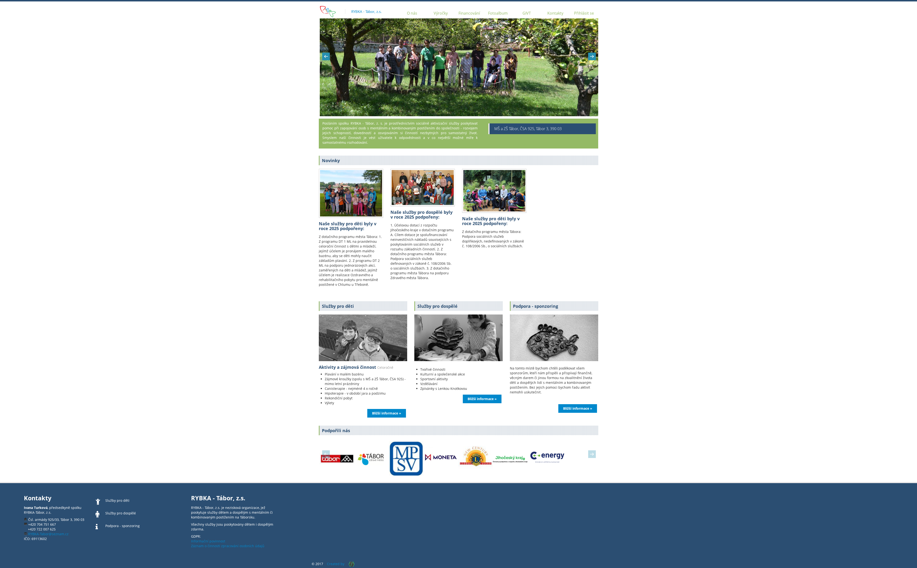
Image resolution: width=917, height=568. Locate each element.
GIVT (526, 13)
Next (592, 56)
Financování (469, 13)
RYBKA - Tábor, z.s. (366, 11)
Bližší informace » (386, 413)
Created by (335, 564)
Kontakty (555, 13)
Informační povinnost (208, 541)
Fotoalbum (498, 13)
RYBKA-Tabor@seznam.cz (48, 534)
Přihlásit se (584, 13)
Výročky (441, 13)
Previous (326, 56)
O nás (412, 13)
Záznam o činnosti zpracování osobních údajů (227, 546)
